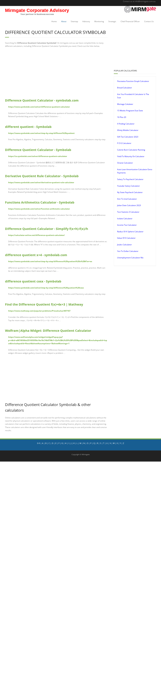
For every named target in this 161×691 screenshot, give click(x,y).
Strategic (112, 21)
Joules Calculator (124, 244)
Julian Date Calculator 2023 (129, 205)
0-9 (38, 443)
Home (54, 21)
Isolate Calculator (124, 218)
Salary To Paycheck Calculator (130, 179)
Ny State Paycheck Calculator (130, 192)
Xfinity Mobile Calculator (127, 130)
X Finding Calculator (125, 123)
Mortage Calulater (125, 104)
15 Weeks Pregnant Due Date (130, 110)
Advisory (86, 21)
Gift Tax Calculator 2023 (127, 136)
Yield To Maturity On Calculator (130, 156)
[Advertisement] (79, 73)
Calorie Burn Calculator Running (131, 149)
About (63, 21)
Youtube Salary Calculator (128, 186)
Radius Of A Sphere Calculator (130, 231)
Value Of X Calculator (126, 238)
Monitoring (99, 21)
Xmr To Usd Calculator (127, 199)
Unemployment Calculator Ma (130, 257)
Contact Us (149, 21)
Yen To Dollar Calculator (127, 251)
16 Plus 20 (121, 117)
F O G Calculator (124, 143)
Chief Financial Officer (130, 21)
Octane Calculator (125, 162)
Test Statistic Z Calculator (128, 212)
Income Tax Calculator (127, 225)
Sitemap (74, 21)
